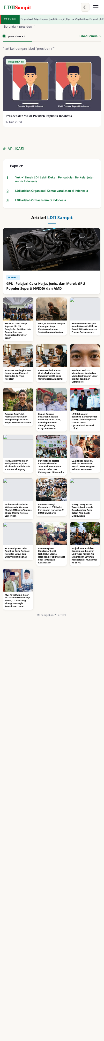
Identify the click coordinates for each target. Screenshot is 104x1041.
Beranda (10, 26)
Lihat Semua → (90, 36)
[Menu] (95, 7)
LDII (17, 7)
